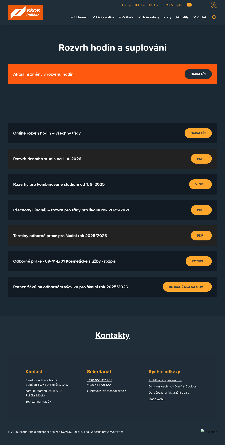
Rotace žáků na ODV (186, 286)
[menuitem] (79, 17)
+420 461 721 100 (99, 384)
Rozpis (197, 261)
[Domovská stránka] (25, 12)
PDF (200, 210)
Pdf (200, 158)
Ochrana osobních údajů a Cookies (173, 386)
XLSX (199, 184)
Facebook (197, 5)
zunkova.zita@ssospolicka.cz (106, 391)
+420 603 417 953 (99, 380)
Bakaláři (198, 74)
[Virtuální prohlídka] (214, 5)
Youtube (189, 5)
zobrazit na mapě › (38, 401)
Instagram (205, 5)
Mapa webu (157, 399)
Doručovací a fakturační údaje (169, 392)
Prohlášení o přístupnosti (165, 380)
